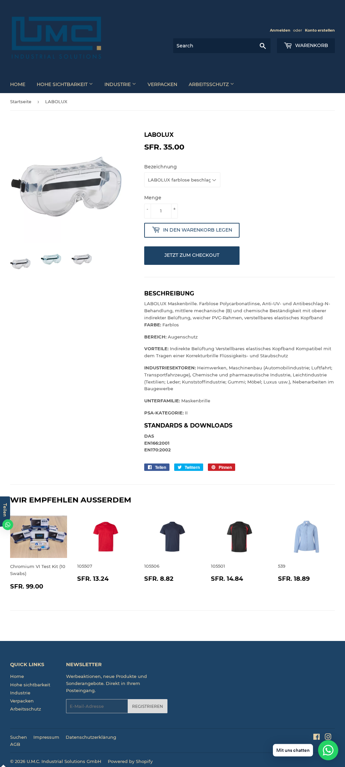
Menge (152, 198)
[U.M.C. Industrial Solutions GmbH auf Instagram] (328, 737)
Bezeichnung (160, 167)
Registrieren (147, 706)
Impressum (46, 737)
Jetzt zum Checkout (191, 255)
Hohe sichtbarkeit (63, 84)
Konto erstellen (320, 30)
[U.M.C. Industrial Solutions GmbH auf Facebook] (316, 737)
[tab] (239, 425)
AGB (15, 744)
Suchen (18, 737)
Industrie (118, 84)
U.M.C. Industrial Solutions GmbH (64, 761)
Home (17, 84)
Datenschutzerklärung (91, 737)
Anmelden (280, 30)
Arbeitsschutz (209, 84)
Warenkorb (311, 45)
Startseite (20, 101)
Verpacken (162, 84)
